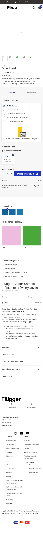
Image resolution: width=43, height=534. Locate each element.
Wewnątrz (11, 93)
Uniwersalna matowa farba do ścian (18, 110)
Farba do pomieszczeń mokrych (17, 117)
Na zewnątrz (31, 93)
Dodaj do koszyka (25, 174)
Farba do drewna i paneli (15, 121)
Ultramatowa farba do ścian (16, 113)
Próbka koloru (12, 106)
